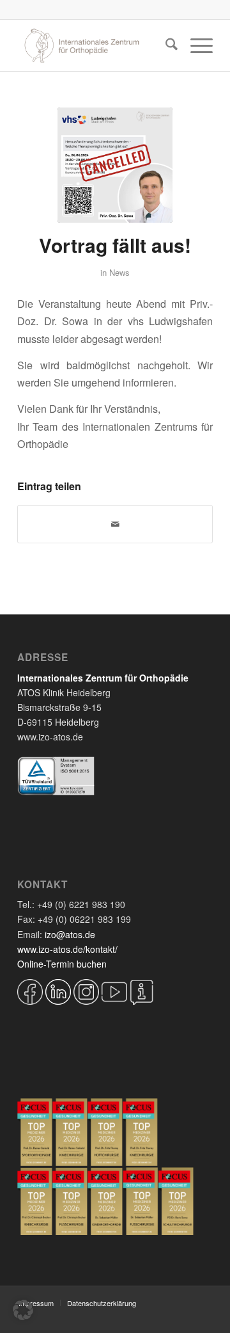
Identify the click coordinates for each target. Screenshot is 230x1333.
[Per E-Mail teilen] (115, 524)
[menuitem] (165, 45)
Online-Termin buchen (62, 963)
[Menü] (195, 45)
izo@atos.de (70, 934)
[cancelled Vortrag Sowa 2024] (114, 165)
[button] (23, 1310)
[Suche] (165, 45)
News (119, 272)
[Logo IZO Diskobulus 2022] (95, 45)
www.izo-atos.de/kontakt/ (67, 949)
